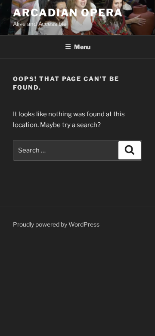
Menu (82, 46)
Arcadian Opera (68, 12)
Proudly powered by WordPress (56, 224)
